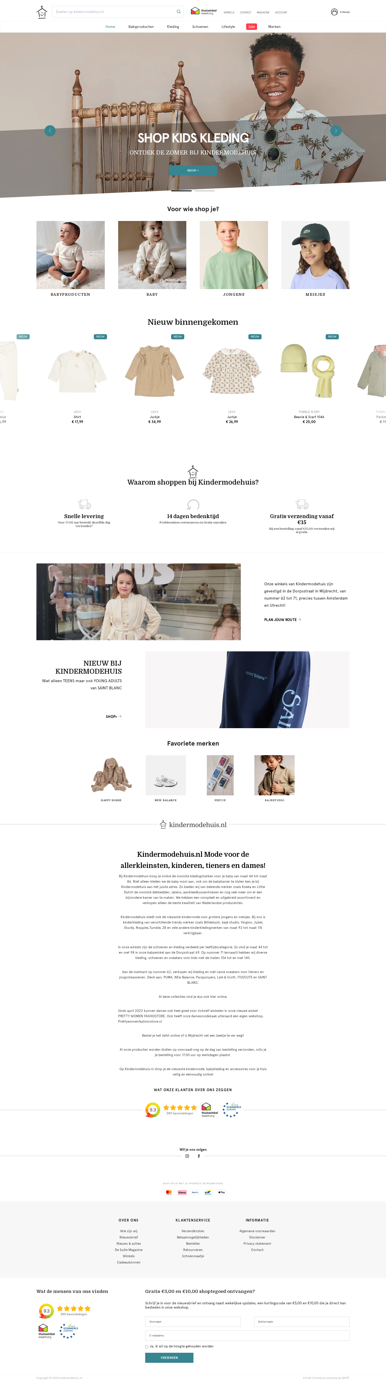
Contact (245, 12)
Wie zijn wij (128, 1231)
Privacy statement (257, 1244)
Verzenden (169, 1357)
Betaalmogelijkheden (193, 1237)
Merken (274, 27)
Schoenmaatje (193, 1256)
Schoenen (200, 27)
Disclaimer (257, 1237)
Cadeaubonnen (129, 1262)
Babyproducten (141, 27)
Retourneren (193, 1250)
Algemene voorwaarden (257, 1231)
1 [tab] (181, 190)
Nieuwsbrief (129, 1237)
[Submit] (178, 11)
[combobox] (118, 11)
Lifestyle (228, 27)
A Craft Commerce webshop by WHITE (326, 1378)
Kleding (173, 27)
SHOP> (192, 170)
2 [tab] (204, 190)
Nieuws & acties (129, 1244)
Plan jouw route (280, 620)
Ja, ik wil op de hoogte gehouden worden (182, 1346)
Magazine (263, 12)
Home (110, 27)
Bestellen (193, 1244)
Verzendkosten (193, 1231)
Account (281, 12)
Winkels (229, 12)
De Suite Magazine (129, 1250)
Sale (251, 27)
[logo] (42, 12)
